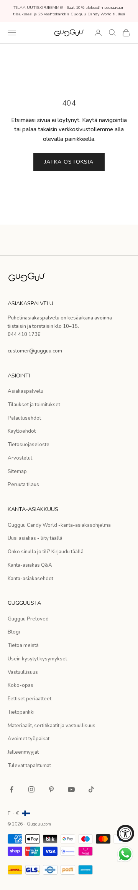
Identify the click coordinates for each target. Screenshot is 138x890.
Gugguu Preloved (28, 618)
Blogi (14, 632)
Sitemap (17, 471)
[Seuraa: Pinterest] (51, 789)
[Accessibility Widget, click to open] (125, 833)
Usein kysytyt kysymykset (37, 658)
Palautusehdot (24, 418)
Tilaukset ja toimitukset (34, 404)
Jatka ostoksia (69, 161)
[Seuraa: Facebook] (11, 789)
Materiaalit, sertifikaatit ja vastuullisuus (51, 725)
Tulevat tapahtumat (29, 765)
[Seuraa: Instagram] (31, 789)
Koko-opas (20, 685)
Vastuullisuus (23, 672)
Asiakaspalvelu (25, 391)
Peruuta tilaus (23, 484)
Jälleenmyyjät (23, 752)
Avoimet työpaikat (28, 738)
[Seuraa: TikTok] (91, 789)
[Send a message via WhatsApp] (125, 854)
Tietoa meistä (23, 645)
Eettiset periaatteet (29, 698)
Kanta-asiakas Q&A (30, 565)
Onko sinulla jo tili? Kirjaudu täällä (46, 551)
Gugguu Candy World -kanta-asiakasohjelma (59, 525)
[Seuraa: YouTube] (71, 789)
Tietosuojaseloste (28, 444)
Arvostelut (20, 458)
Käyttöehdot (22, 431)
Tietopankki (21, 712)
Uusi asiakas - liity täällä (35, 538)
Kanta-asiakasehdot (30, 578)
